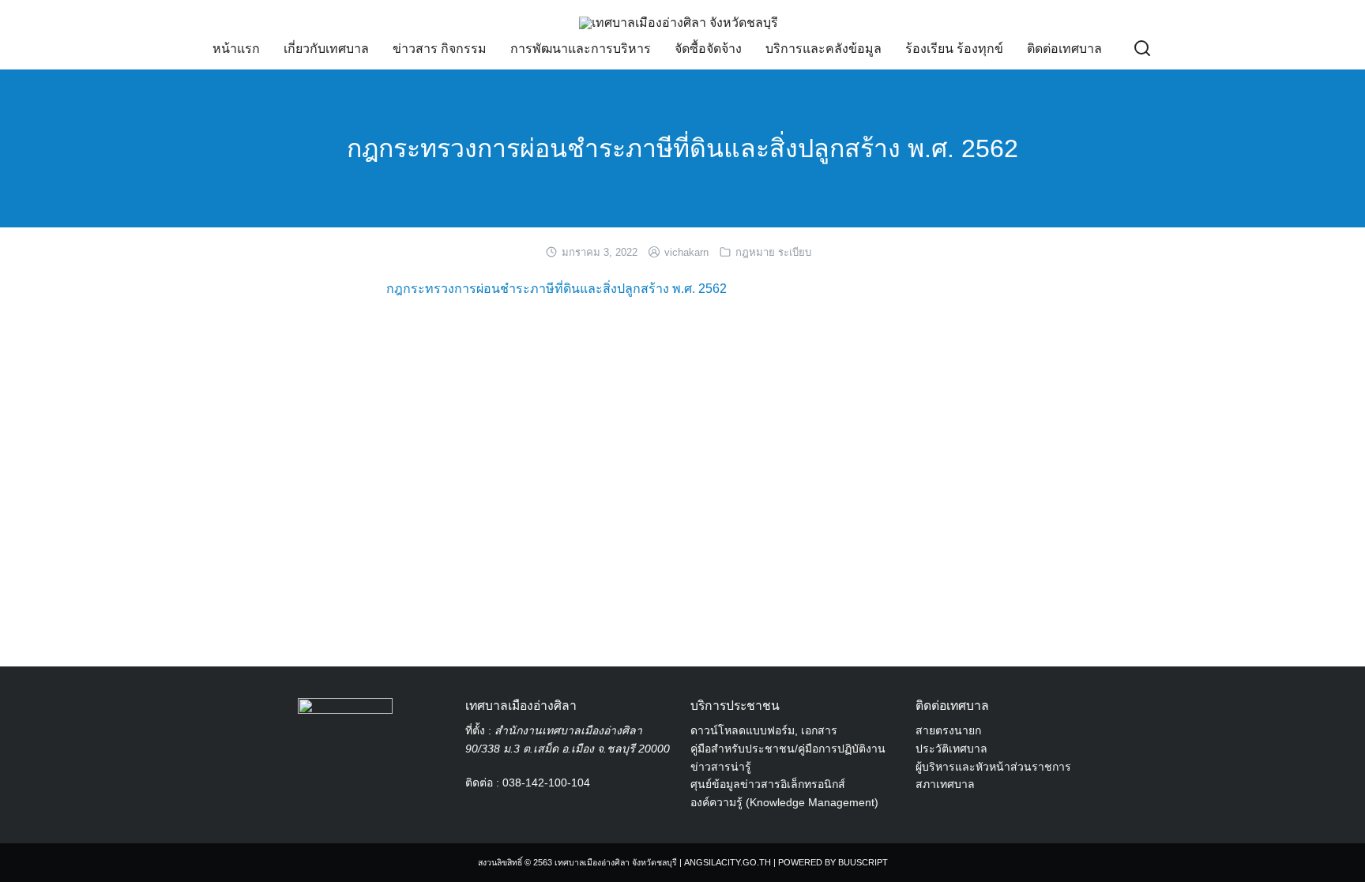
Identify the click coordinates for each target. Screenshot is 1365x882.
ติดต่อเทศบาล (1064, 48)
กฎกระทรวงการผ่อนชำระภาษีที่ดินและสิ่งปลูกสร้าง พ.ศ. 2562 (682, 148)
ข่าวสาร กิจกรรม (440, 48)
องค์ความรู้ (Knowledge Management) (784, 802)
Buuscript (863, 862)
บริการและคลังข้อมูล (823, 48)
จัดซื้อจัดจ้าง (708, 48)
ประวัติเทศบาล (951, 748)
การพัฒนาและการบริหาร (580, 48)
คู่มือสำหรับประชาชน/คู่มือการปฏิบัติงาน (788, 748)
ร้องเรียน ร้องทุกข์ (954, 48)
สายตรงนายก (948, 730)
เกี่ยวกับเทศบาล (326, 48)
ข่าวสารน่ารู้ (720, 766)
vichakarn (686, 252)
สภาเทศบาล (945, 784)
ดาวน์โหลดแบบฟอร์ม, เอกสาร (763, 730)
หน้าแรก (236, 48)
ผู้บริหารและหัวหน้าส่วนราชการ (993, 766)
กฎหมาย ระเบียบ (773, 252)
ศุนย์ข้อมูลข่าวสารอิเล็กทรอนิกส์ (767, 784)
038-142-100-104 (546, 782)
